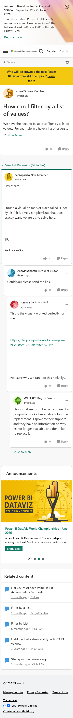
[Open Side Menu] (5, 51)
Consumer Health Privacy (18, 711)
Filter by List (19, 623)
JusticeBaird (36, 649)
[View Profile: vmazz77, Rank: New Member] (8, 93)
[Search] (41, 51)
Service (11, 62)
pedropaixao (22, 175)
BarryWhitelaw (39, 613)
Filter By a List (21, 608)
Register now (13, 37)
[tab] (35, 559)
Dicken (34, 597)
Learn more (14, 548)
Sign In (64, 51)
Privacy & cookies (37, 692)
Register (52, 51)
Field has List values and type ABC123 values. (37, 641)
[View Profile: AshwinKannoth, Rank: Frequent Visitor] (11, 273)
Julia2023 (37, 629)
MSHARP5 (30, 398)
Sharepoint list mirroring (28, 659)
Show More (15, 135)
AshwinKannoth (27, 271)
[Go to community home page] (24, 51)
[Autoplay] (30, 559)
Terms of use (60, 692)
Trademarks (10, 700)
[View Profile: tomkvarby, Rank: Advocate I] (14, 305)
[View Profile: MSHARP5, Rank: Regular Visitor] (17, 400)
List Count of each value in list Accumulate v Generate (32, 590)
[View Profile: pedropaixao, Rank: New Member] (8, 177)
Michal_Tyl (38, 664)
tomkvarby (27, 302)
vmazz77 (20, 91)
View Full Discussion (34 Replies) (25, 165)
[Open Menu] (67, 62)
